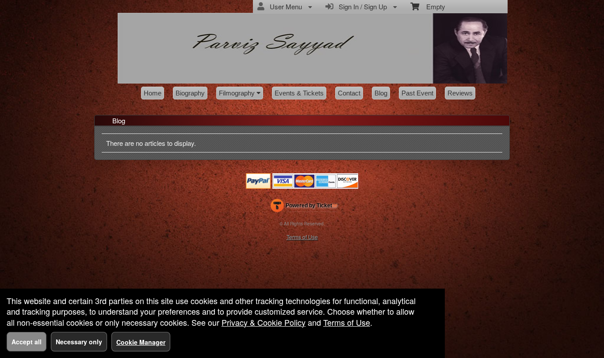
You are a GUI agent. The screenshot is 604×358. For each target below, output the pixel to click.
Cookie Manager (140, 342)
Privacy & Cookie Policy (264, 322)
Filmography (237, 93)
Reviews (460, 93)
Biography (190, 93)
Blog (381, 93)
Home (152, 93)
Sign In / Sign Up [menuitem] (361, 6)
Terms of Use (302, 236)
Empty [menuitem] (432, 6)
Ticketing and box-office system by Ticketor (304, 207)
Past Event (417, 93)
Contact (349, 93)
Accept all (26, 341)
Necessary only (79, 341)
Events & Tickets (299, 93)
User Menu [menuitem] (284, 6)
